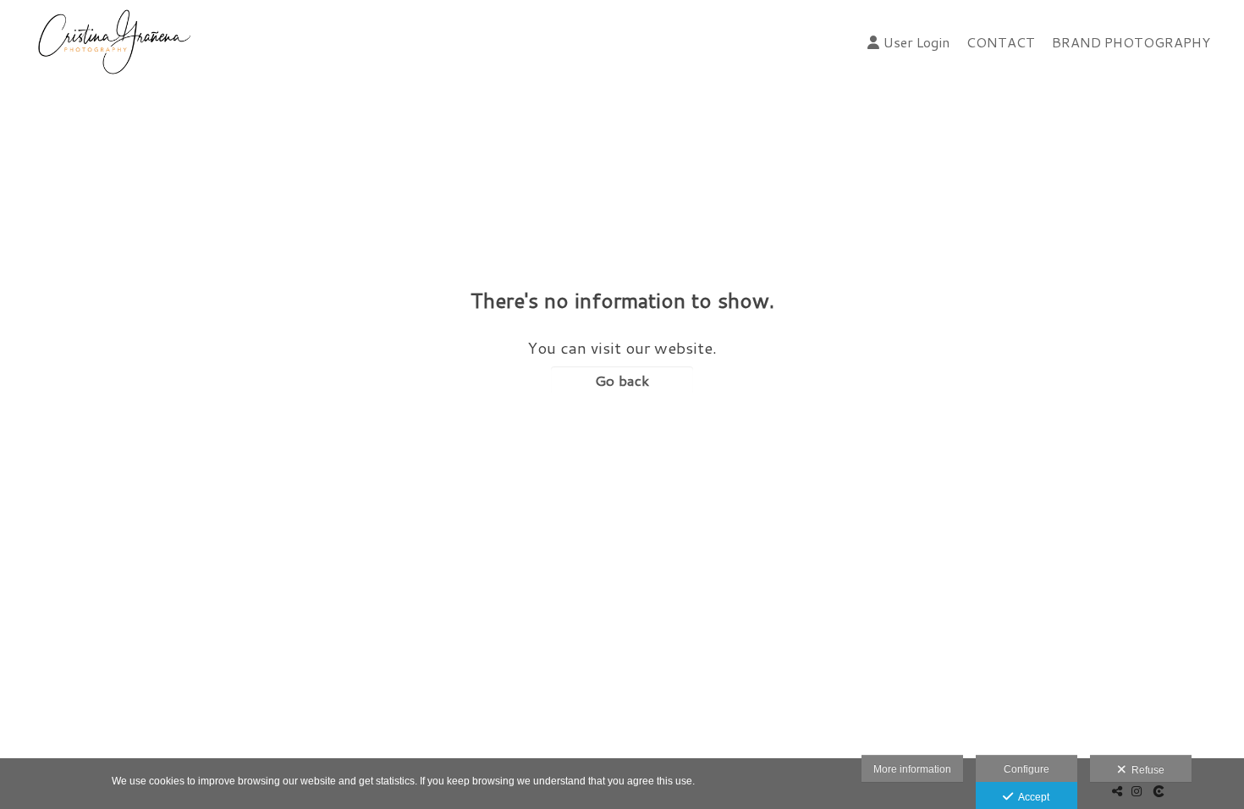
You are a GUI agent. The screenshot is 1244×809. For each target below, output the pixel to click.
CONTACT (1000, 42)
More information (912, 769)
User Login (916, 42)
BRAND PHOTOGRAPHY (1131, 42)
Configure (1026, 769)
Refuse (1145, 770)
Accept (1031, 797)
